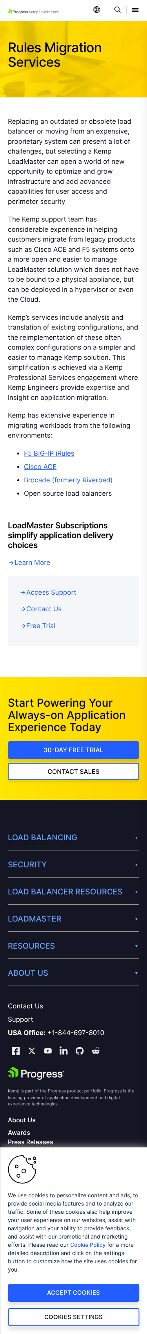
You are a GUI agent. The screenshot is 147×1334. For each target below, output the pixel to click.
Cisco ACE (40, 467)
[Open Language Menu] (97, 10)
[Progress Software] (36, 1073)
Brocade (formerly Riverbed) (68, 480)
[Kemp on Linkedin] (63, 1052)
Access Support (51, 593)
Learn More (32, 563)
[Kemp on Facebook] (16, 1052)
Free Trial (40, 626)
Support (20, 1020)
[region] (73, 1240)
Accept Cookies (73, 1292)
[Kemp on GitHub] (79, 1052)
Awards (19, 1132)
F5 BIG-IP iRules (49, 454)
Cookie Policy (88, 1245)
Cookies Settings (73, 1317)
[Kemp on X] (32, 1052)
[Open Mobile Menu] (135, 10)
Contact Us (44, 609)
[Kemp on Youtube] (48, 1052)
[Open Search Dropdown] (116, 10)
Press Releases (30, 1142)
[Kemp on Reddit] (96, 1052)
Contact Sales (73, 771)
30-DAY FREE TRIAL (73, 750)
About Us (22, 1120)
